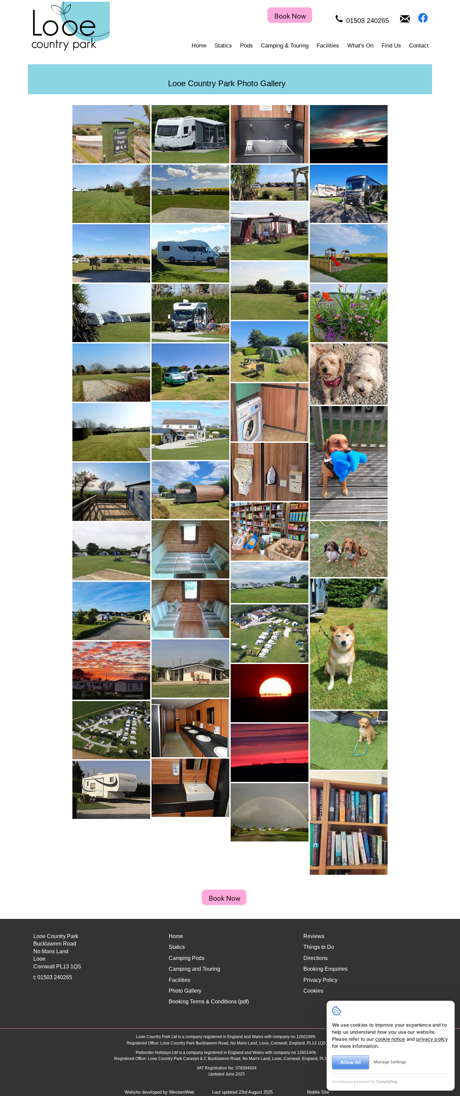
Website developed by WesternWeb (159, 1092)
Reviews (313, 936)
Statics (223, 45)
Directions (315, 958)
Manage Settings (390, 1061)
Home (199, 45)
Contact (419, 45)
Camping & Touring (284, 45)
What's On (360, 45)
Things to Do (318, 947)
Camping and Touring (194, 969)
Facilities (328, 45)
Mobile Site (318, 1092)
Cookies (313, 991)
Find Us (391, 45)
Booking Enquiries (325, 969)
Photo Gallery (185, 991)
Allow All (350, 1062)
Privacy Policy (320, 980)
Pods (246, 45)
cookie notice (390, 1039)
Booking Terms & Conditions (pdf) (209, 1001)
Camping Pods (186, 958)
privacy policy (432, 1039)
